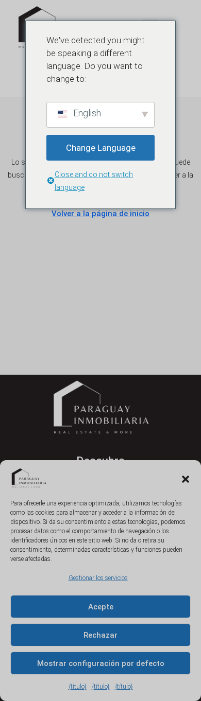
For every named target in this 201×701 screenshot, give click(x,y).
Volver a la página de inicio (100, 213)
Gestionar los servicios (98, 578)
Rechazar (100, 635)
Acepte (100, 606)
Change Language (101, 148)
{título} (78, 686)
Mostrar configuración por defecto (100, 663)
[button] (185, 478)
